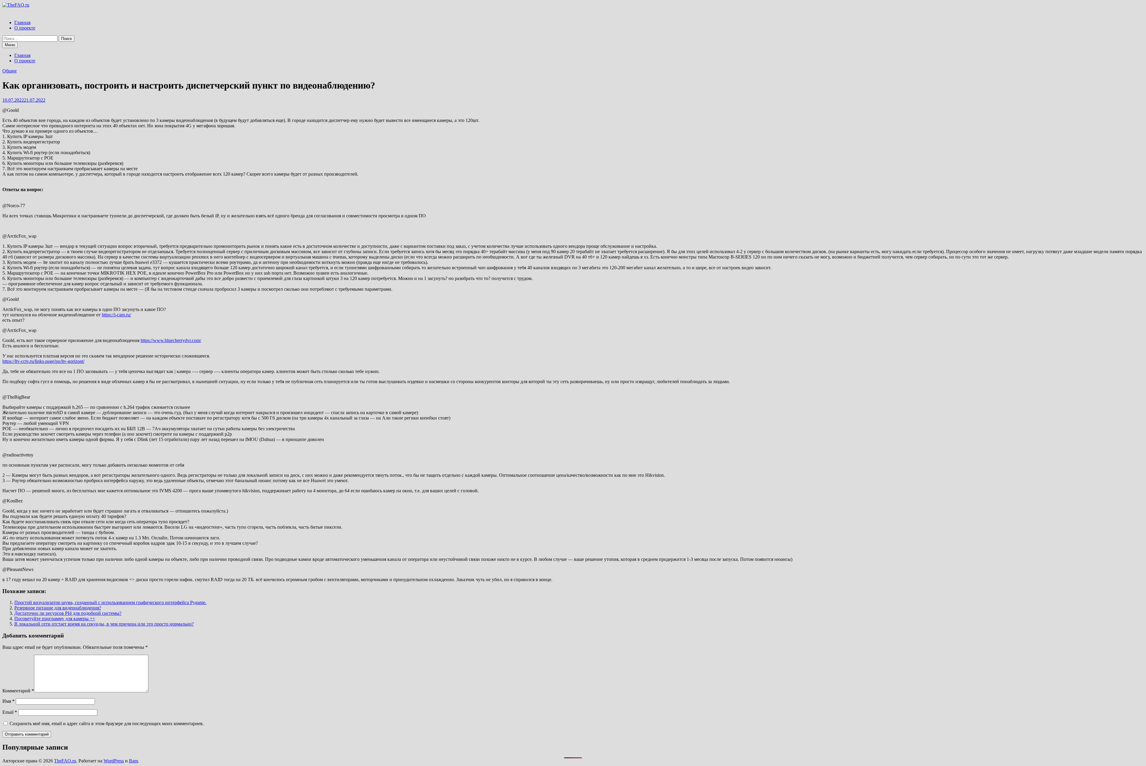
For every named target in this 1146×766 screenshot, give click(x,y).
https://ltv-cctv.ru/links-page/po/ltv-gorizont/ (43, 361)
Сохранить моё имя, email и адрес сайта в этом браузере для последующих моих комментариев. (107, 723)
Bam (133, 760)
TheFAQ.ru (65, 760)
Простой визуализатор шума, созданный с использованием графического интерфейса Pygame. (110, 602)
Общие (9, 70)
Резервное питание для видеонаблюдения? (57, 607)
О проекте (24, 27)
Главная (22, 22)
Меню (10, 45)
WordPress (114, 760)
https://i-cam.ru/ (116, 314)
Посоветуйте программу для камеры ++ (54, 618)
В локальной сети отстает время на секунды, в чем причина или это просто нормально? (104, 623)
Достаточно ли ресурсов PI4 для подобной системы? (67, 613)
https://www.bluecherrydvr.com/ (171, 340)
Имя (8, 701)
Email (9, 712)
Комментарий (18, 690)
